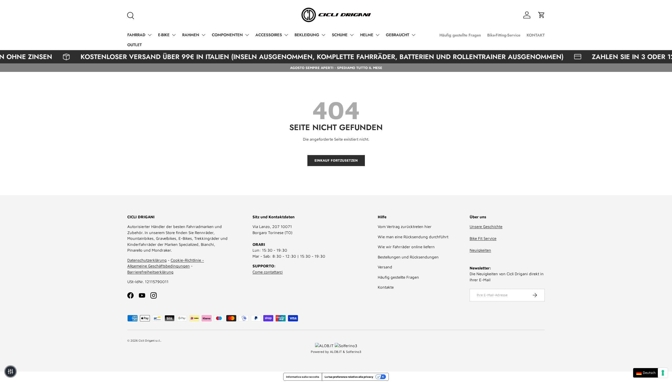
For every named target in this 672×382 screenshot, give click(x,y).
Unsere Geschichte (486, 226)
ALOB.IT (336, 352)
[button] (541, 15)
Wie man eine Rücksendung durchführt (413, 237)
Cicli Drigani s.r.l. (150, 340)
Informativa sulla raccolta (302, 376)
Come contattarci (268, 272)
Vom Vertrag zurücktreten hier (405, 226)
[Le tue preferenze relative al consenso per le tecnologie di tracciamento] (663, 373)
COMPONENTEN (227, 35)
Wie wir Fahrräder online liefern (406, 247)
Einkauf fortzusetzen (336, 160)
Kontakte (386, 287)
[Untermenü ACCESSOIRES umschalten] (286, 35)
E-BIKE (164, 35)
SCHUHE (340, 35)
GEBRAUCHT (397, 35)
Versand (385, 267)
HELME (366, 35)
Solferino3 (353, 352)
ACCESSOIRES (268, 35)
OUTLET (134, 45)
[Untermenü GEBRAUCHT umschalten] (413, 35)
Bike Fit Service (483, 238)
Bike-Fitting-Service (503, 35)
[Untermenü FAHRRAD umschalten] (149, 35)
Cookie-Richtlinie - (187, 260)
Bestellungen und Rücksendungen (408, 257)
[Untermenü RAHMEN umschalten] (203, 35)
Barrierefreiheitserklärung (150, 272)
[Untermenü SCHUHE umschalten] (352, 35)
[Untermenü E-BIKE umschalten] (174, 35)
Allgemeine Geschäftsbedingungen (158, 266)
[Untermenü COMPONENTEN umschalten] (247, 35)
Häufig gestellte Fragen (460, 35)
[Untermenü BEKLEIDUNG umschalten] (323, 35)
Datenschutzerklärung (147, 260)
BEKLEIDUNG (307, 35)
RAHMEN (190, 35)
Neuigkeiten (480, 250)
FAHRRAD (136, 35)
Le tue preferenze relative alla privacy (349, 376)
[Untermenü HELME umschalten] (377, 35)
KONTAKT (536, 35)
